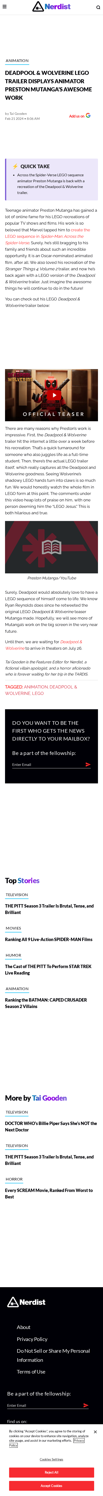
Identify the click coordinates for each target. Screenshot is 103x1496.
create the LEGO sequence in (47, 236)
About (23, 1327)
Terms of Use (31, 1371)
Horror (14, 1179)
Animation (17, 60)
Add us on (75, 116)
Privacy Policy (32, 1339)
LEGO (38, 693)
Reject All (51, 1472)
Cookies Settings (51, 1459)
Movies (13, 928)
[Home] (26, 1306)
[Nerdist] (51, 7)
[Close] (95, 1432)
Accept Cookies (52, 1486)
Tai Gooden (18, 113)
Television (17, 894)
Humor (13, 955)
